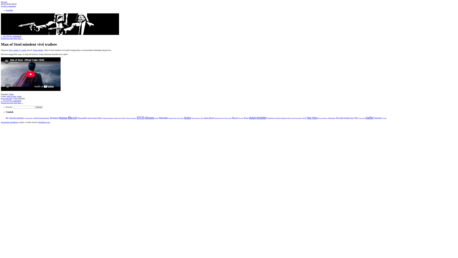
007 (7, 118)
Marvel (235, 118)
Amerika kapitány (16, 118)
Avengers (54, 117)
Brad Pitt (90, 118)
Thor (356, 118)
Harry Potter (180, 118)
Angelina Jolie (29, 118)
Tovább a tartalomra (8, 6)
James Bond (209, 118)
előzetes (149, 117)
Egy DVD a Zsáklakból (11, 36)
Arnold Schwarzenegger (41, 118)
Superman (332, 118)
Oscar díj (241, 118)
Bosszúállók (82, 118)
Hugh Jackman (196, 118)
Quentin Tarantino (281, 118)
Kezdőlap (9, 10)
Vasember (378, 118)
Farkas (156, 118)
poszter (261, 117)
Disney (124, 118)
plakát (252, 117)
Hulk (201, 118)
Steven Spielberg (323, 118)
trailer (19, 96)
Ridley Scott (290, 118)
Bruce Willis (97, 118)
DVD (140, 117)
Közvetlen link (6, 99)
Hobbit (187, 117)
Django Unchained (131, 118)
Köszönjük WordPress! (9, 122)
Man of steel (11, 96)
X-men (385, 118)
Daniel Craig (117, 118)
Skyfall (304, 118)
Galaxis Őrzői (172, 118)
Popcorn (4, 2)
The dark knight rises (345, 118)
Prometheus (271, 118)
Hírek (11, 94)
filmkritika (163, 118)
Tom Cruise (362, 118)
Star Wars (312, 117)
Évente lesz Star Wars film (12, 39)
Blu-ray (73, 117)
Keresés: (9, 107)
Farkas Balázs (38, 50)
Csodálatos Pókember (108, 118)
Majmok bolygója (219, 118)
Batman (63, 117)
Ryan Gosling (298, 118)
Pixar (246, 118)
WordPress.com (44, 122)
